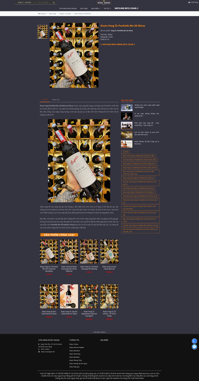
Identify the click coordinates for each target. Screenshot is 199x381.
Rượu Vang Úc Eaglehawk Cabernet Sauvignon (89, 313)
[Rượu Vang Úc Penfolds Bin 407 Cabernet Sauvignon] (49, 251)
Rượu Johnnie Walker (76, 347)
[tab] (45, 100)
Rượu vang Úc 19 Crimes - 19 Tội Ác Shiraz (109, 313)
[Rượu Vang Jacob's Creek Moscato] (109, 251)
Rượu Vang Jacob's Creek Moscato (109, 268)
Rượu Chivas (73, 344)
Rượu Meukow (74, 357)
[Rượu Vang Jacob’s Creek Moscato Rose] (49, 296)
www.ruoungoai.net (48, 352)
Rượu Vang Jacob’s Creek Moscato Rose (49, 312)
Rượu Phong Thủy (75, 360)
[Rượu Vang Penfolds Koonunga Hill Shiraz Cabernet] (69, 251)
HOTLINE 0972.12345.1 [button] (126, 8)
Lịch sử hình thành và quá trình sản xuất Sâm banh (146, 133)
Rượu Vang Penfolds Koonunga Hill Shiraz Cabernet (69, 269)
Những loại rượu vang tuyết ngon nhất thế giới (147, 106)
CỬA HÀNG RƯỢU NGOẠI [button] (68, 8)
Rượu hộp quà (74, 367)
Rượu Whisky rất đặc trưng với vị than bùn (146, 142)
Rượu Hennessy (74, 354)
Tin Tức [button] (107, 8)
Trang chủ (43, 14)
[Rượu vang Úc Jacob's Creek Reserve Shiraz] (69, 296)
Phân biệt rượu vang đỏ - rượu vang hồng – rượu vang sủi (146, 124)
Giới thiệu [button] (84, 8)
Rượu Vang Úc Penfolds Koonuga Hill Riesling (89, 268)
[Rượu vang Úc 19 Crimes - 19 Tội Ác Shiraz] (109, 296)
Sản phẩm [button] (95, 8)
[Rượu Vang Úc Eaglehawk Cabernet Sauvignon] (89, 296)
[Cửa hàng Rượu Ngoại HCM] (104, 2)
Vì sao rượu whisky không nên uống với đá (146, 115)
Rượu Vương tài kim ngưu (78, 363)
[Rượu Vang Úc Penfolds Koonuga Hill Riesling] (89, 251)
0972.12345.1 (45, 349)
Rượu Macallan (74, 351)
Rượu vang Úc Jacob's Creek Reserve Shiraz (69, 312)
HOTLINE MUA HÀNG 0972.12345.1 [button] (118, 44)
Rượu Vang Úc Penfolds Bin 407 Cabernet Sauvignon (49, 269)
